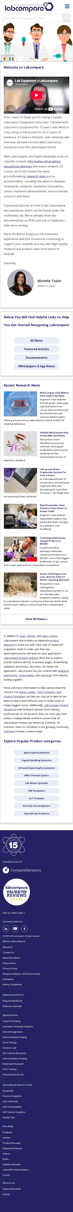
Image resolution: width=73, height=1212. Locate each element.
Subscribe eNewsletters (15, 1169)
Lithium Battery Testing (15, 1058)
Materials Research (13, 1063)
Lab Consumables (12, 1106)
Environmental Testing (15, 1037)
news (23, 636)
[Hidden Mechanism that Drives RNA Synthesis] (20, 455)
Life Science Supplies (14, 1112)
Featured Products (13, 1148)
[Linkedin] (7, 928)
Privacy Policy (10, 968)
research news (36, 176)
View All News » (36, 619)
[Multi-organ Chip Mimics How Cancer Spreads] (20, 415)
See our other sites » (14, 912)
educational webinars (18, 166)
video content (49, 636)
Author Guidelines (12, 984)
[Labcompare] (29, 7)
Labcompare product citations (21, 658)
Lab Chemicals (10, 1101)
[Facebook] (25, 928)
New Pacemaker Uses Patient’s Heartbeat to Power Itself (53, 508)
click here (9, 731)
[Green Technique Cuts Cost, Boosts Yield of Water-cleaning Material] (20, 596)
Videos (6, 1153)
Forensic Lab (9, 1047)
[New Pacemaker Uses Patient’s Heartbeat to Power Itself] (20, 528)
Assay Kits (8, 1090)
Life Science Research (14, 1053)
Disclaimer (8, 979)
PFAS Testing (9, 1069)
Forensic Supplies (12, 1096)
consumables (26, 675)
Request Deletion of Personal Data (21, 973)
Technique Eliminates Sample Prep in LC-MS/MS (53, 541)
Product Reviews (12, 1143)
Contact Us (8, 952)
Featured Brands (12, 1188)
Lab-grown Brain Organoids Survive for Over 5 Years (53, 472)
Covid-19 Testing (11, 1021)
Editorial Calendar (12, 1006)
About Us (7, 947)
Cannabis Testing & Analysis (18, 1026)
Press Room (9, 963)
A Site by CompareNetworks (36, 870)
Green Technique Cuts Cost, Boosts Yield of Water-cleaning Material (54, 576)
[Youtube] (16, 928)
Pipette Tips (9, 1117)
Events (6, 1175)
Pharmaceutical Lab (13, 1074)
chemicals (46, 675)
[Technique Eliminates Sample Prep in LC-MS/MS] (20, 560)
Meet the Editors (11, 957)
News (6, 1159)
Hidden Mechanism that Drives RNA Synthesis (54, 434)
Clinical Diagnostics (13, 1031)
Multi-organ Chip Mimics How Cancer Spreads (54, 394)
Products (7, 1132)
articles (31, 636)
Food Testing (9, 1042)
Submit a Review (11, 1164)
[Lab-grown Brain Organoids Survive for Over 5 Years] (20, 492)
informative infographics (43, 161)
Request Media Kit (12, 1000)
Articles (6, 1137)
